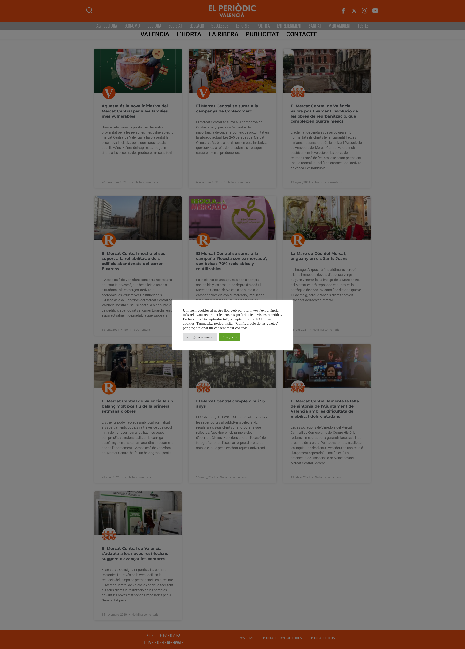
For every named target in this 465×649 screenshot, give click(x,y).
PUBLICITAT (262, 34)
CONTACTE (301, 34)
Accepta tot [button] (229, 337)
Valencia (154, 34)
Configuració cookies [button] (200, 337)
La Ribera (224, 34)
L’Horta (189, 34)
